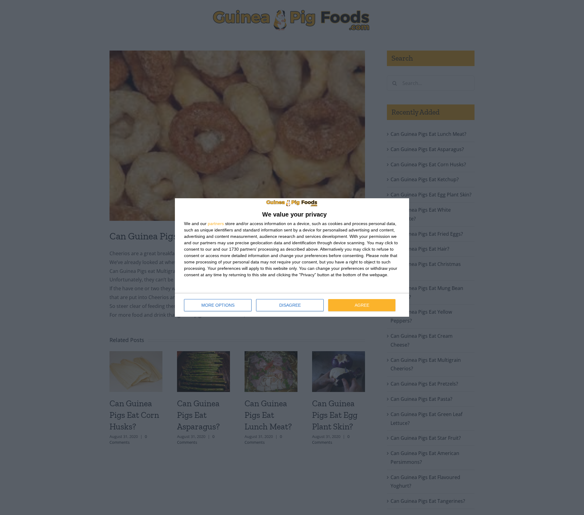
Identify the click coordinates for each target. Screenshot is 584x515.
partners (216, 223)
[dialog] (292, 257)
